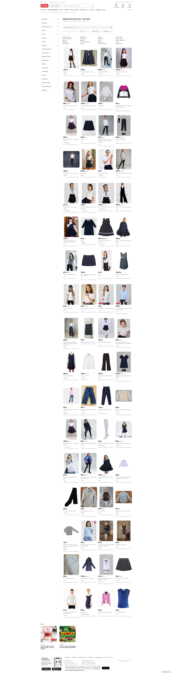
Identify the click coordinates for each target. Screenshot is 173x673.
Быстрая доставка (81, 657)
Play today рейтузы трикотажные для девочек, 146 (88, 477)
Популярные (43, 9)
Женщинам (50, 19)
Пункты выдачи (67, 660)
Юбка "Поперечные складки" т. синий (70, 207)
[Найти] (111, 27)
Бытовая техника (50, 82)
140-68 (117, 345)
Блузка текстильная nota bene (70, 105)
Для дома (50, 45)
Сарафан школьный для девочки (123, 443)
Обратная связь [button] (128, 2)
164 (117, 109)
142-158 (117, 413)
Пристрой (98, 9)
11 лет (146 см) (102, 244)
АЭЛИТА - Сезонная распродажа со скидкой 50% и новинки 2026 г (67, 646)
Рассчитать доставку (69, 662)
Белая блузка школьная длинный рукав (123, 410)
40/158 (82, 175)
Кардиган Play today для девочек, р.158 (88, 444)
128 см (117, 514)
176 (64, 107)
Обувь (50, 34)
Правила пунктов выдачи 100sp (89, 663)
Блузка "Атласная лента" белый (105, 207)
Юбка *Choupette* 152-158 (87, 71)
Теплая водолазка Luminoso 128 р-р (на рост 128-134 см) (106, 545)
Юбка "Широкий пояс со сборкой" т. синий (71, 140)
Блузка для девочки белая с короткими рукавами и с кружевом (123, 342)
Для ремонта (50, 79)
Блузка (99, 274)
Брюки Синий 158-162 (121, 139)
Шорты (64, 71)
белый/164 (101, 175)
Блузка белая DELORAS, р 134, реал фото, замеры (105, 579)
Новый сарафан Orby (68, 375)
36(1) (100, 512)
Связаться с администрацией (71, 663)
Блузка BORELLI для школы (104, 342)
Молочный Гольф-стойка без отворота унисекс (70, 612)
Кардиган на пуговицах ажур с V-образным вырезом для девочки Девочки (70, 546)
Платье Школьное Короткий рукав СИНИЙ (123, 376)
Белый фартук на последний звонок (70, 477)
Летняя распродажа (53, 9)
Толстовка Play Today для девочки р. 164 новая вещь (124, 106)
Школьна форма (102, 511)
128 (99, 480)
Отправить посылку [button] (53, 2)
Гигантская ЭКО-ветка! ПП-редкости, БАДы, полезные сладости (47, 647)
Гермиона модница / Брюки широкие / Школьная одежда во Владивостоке (70, 343)
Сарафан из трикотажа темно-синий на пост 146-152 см (70, 241)
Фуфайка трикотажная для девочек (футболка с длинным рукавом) (105, 141)
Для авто (50, 75)
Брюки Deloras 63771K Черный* (105, 375)
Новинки (61, 9)
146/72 (65, 346)
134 (117, 175)
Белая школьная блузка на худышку (87, 511)
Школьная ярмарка (74, 9)
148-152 (117, 73)
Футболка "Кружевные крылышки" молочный (89, 207)
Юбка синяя (83, 173)
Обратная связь (166, 671)
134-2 (100, 581)
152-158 (82, 73)
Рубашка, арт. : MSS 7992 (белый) (106, 308)
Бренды (103, 9)
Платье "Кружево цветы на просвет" (104, 241)
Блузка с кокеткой (85, 375)
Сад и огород (50, 67)
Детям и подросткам (50, 26)
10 (99, 344)
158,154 (65, 175)
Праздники (50, 90)
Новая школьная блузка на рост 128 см (123, 511)
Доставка (130, 9)
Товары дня (90, 657)
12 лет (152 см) (67, 446)
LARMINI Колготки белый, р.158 (105, 443)
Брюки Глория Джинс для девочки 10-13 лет (88, 410)
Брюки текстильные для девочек (123, 207)
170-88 (65, 73)
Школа (50, 30)
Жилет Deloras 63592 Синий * (70, 274)
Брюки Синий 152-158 (103, 71)
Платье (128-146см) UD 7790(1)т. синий (105, 477)
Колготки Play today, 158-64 (69, 511)
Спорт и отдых (50, 52)
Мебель (50, 64)
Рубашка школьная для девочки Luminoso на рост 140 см (123, 477)
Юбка (82, 139)
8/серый (65, 549)
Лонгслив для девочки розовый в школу (71, 410)
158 (117, 141)
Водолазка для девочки (121, 544)
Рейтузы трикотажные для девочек (124, 173)
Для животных (50, 60)
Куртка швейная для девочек (87, 578)
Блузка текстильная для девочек (88, 105)
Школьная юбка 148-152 (121, 71)
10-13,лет (83, 413)
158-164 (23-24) (102, 445)
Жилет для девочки (120, 612)
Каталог (56, 6)
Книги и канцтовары (50, 86)
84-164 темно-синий (85, 614)
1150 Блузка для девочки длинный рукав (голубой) (124, 308)
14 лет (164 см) (84, 210)
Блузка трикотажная (103, 173)
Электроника (50, 71)
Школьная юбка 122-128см (122, 578)
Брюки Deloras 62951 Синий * (105, 409)
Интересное (92, 9)
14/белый (83, 377)
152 (82, 277)
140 (82, 310)
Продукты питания (50, 56)
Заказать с (108, 657)
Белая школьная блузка (68, 578)
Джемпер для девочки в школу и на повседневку (88, 545)
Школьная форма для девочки (88, 342)
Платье (82, 240)
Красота (50, 41)
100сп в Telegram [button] (62, 2)
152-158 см (66, 413)
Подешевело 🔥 (84, 9)
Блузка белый (101, 105)
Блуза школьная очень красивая (70, 173)
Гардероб (66, 9)
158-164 (65, 377)
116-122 (65, 615)
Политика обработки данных (88, 660)
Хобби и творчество (50, 49)
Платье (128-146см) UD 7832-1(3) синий (123, 241)
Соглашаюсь (105, 668)
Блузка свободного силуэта (87, 308)
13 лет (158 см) (67, 142)
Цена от (64, 31)
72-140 (82, 548)
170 (99, 107)
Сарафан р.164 (84, 612)
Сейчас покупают (99, 657)
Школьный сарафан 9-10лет (122, 274)
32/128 (117, 445)
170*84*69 (83, 242)
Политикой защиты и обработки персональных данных (82, 669)
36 (116, 614)
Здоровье (50, 38)
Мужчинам (50, 23)
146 (82, 107)
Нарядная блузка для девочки (105, 612)
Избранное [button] (117, 2)
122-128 (117, 580)
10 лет (117, 276)
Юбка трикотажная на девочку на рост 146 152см (88, 275)
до (71, 31)
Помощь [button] (123, 2)
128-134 (100, 548)
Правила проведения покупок (88, 662)
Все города (44, 2)
